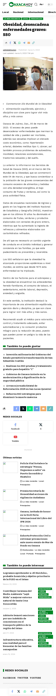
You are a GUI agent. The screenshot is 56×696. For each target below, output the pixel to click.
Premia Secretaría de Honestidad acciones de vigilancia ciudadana (34, 494)
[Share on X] (15, 42)
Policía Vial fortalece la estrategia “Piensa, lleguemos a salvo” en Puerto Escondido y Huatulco (33, 470)
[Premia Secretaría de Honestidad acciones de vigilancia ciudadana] (10, 494)
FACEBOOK (9, 678)
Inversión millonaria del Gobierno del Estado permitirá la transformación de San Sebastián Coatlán (28, 357)
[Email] (29, 42)
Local (25, 18)
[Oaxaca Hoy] (21, 4)
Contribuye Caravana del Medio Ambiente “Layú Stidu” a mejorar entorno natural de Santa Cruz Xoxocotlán (17, 597)
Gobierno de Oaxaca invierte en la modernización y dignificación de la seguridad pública (24, 377)
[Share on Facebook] (10, 42)
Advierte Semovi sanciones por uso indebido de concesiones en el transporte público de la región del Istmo (18, 622)
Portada (30, 554)
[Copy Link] (33, 42)
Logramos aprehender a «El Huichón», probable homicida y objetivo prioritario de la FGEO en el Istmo (26, 576)
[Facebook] (15, 426)
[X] (40, 426)
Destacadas (28, 550)
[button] (5, 4)
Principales (36, 18)
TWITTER (22, 678)
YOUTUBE (35, 678)
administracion (9, 50)
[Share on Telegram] (24, 42)
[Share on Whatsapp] (19, 42)
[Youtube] (15, 439)
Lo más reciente (12, 18)
